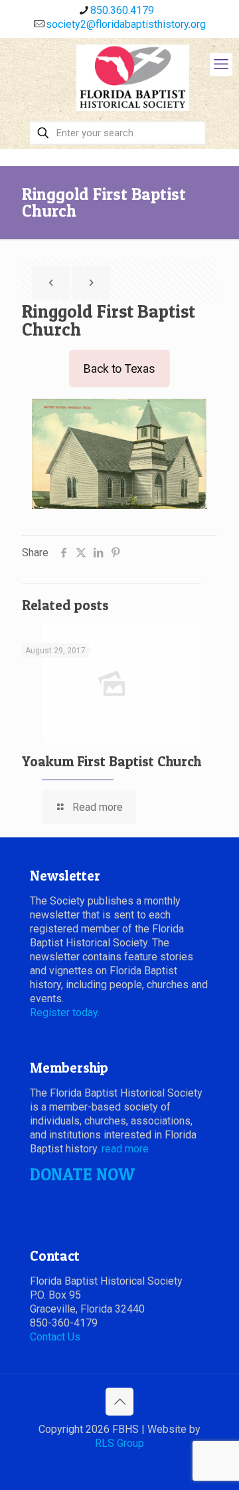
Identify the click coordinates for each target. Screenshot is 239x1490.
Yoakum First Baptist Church (111, 761)
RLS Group (119, 1443)
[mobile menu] (221, 64)
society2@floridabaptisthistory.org (126, 24)
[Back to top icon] (119, 1402)
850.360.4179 (122, 10)
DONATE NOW (82, 1174)
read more (125, 1148)
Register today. (65, 1012)
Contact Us (55, 1336)
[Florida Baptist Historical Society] (132, 78)
